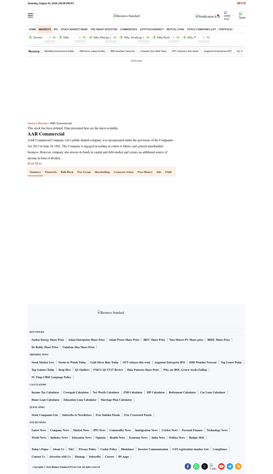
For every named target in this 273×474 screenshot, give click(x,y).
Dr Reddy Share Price (45, 347)
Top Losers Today (231, 362)
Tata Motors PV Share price (186, 340)
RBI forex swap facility (92, 51)
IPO (56, 29)
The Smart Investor (104, 29)
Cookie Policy (108, 449)
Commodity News (120, 430)
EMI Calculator (133, 392)
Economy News (138, 437)
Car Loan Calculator (212, 392)
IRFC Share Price (154, 340)
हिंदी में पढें (241, 3)
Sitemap (80, 456)
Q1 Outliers (82, 370)
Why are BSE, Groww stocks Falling (185, 370)
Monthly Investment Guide (59, 51)
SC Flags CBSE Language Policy (51, 377)
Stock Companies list (201, 29)
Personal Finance (192, 430)
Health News (117, 437)
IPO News (99, 430)
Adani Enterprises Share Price (86, 340)
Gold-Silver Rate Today (104, 362)
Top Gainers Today (43, 370)
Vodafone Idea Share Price (78, 347)
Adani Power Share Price (124, 340)
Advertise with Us (60, 456)
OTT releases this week (185, 51)
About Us (58, 449)
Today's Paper (40, 449)
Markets (45, 29)
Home (32, 29)
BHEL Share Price (218, 340)
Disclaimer (127, 449)
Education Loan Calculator (80, 400)
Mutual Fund (175, 29)
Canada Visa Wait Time (153, 51)
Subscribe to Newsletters (77, 415)
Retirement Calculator (182, 392)
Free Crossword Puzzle (138, 415)
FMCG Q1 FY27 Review (108, 370)
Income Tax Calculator (45, 392)
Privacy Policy (87, 449)
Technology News (217, 430)
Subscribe (95, 456)
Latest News (39, 430)
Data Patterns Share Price (143, 370)
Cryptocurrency (152, 29)
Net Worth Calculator (106, 392)
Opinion (101, 437)
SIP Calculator (156, 392)
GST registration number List (190, 449)
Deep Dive (65, 370)
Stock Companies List (45, 415)
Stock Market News (74, 29)
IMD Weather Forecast (203, 362)
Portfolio (225, 29)
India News (158, 437)
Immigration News (146, 430)
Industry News (59, 437)
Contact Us (38, 456)
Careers (109, 456)
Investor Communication (153, 449)
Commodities (128, 29)
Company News (59, 430)
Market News (81, 430)
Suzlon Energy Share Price (48, 340)
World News (39, 437)
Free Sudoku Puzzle (108, 415)
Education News (81, 437)
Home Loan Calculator (45, 400)
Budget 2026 (196, 437)
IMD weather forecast (123, 51)
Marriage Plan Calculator (116, 400)
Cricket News (170, 430)
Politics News (177, 437)
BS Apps (123, 456)
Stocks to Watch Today (72, 362)
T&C (71, 449)
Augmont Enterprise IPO (217, 51)
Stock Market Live (43, 362)
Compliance (220, 449)
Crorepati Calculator (76, 392)
